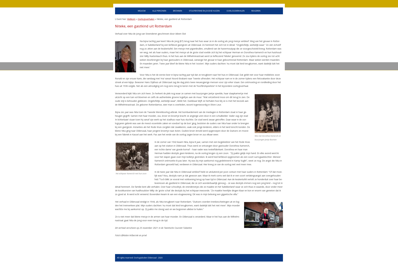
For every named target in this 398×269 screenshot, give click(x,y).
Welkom (142, 10)
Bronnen (177, 10)
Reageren (255, 10)
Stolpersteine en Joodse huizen (204, 10)
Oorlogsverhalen (236, 10)
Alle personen (159, 10)
